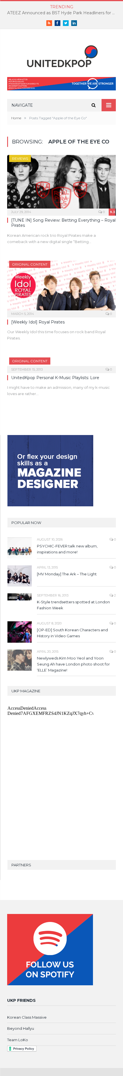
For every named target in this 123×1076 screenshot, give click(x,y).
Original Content (29, 264)
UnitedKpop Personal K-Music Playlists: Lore (55, 377)
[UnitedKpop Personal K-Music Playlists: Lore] (61, 363)
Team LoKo (17, 1039)
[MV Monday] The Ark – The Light (67, 574)
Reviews (20, 158)
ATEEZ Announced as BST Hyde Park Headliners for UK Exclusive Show (63, 12)
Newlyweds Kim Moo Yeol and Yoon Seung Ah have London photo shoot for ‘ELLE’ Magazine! (73, 664)
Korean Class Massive (27, 1017)
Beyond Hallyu (20, 1028)
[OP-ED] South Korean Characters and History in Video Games (72, 633)
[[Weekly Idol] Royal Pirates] (61, 287)
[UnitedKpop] (61, 54)
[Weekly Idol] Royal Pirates (38, 322)
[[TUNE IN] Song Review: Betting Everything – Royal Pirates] (61, 183)
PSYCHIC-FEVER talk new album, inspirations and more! (67, 549)
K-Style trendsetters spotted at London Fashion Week (73, 605)
